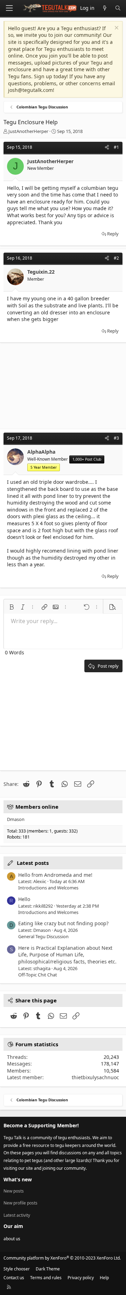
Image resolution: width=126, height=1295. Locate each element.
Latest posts (33, 862)
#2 (116, 258)
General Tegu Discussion (43, 936)
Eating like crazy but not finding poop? (63, 923)
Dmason (15, 819)
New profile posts (20, 1203)
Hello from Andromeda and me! (55, 875)
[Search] (118, 8)
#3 (116, 438)
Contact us (14, 1278)
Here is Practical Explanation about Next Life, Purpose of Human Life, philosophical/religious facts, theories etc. (67, 954)
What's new (18, 1179)
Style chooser (17, 1269)
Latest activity (17, 1215)
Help (104, 1278)
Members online (36, 806)
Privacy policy (81, 1278)
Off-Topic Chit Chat (37, 975)
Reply (113, 234)
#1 (116, 147)
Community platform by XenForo (62, 1258)
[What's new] (104, 8)
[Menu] (9, 8)
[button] (11, 607)
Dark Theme (48, 1269)
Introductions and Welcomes (48, 888)
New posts (14, 1191)
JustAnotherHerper (28, 131)
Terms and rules (46, 1278)
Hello (24, 899)
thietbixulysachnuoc (95, 1077)
